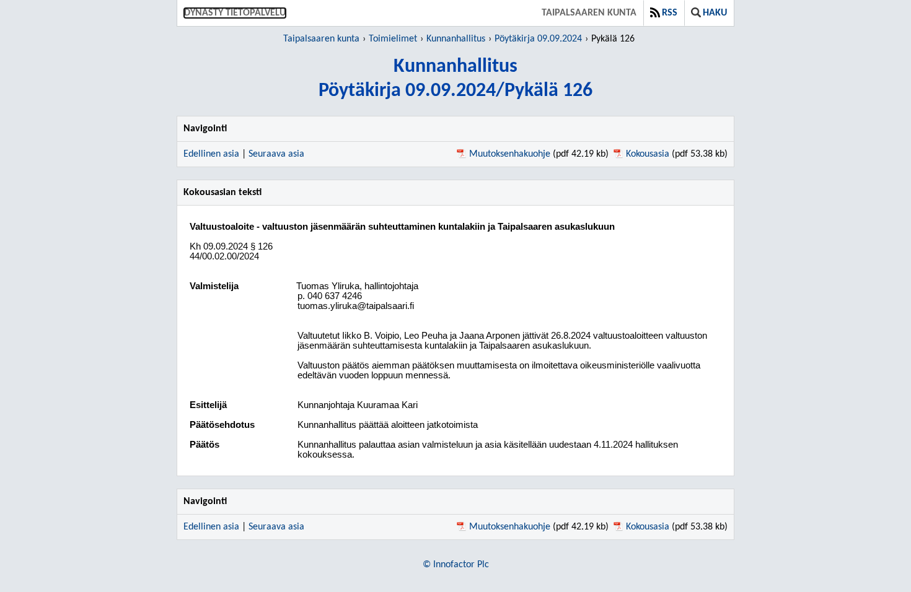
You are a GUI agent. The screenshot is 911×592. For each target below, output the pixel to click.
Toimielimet (393, 39)
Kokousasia (647, 154)
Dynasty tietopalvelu (235, 13)
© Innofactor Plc (456, 565)
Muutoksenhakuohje (509, 154)
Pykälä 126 (613, 39)
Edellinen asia (211, 154)
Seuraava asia (276, 154)
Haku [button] (715, 13)
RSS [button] (669, 13)
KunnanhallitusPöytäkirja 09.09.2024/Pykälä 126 (455, 79)
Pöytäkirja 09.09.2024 (538, 39)
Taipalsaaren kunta (589, 13)
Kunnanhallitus (455, 39)
